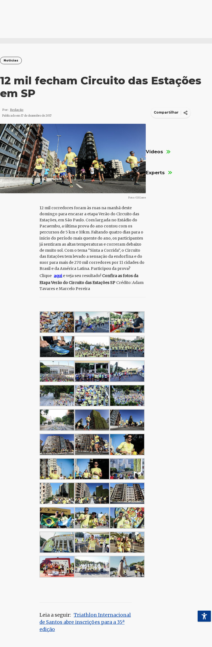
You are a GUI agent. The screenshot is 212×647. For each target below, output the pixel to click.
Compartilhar (166, 112)
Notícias (11, 60)
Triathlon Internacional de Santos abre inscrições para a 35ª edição (85, 622)
